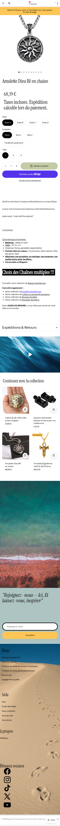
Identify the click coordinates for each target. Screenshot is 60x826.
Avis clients (7, 720)
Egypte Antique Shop (15, 819)
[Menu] (3, 3)
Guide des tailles (9, 706)
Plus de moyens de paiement (30, 180)
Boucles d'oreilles (29, 297)
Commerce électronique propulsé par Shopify (41, 819)
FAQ (4, 702)
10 (41, 72)
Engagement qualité (10, 679)
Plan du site (7, 675)
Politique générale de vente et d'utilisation (20, 666)
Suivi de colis (7, 715)
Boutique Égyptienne (11, 657)
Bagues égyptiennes (37, 283)
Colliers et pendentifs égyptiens (36, 294)
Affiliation (4, 738)
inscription (30, 635)
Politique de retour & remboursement (18, 670)
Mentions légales (9, 662)
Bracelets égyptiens (30, 300)
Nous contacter (8, 711)
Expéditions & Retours (19, 327)
